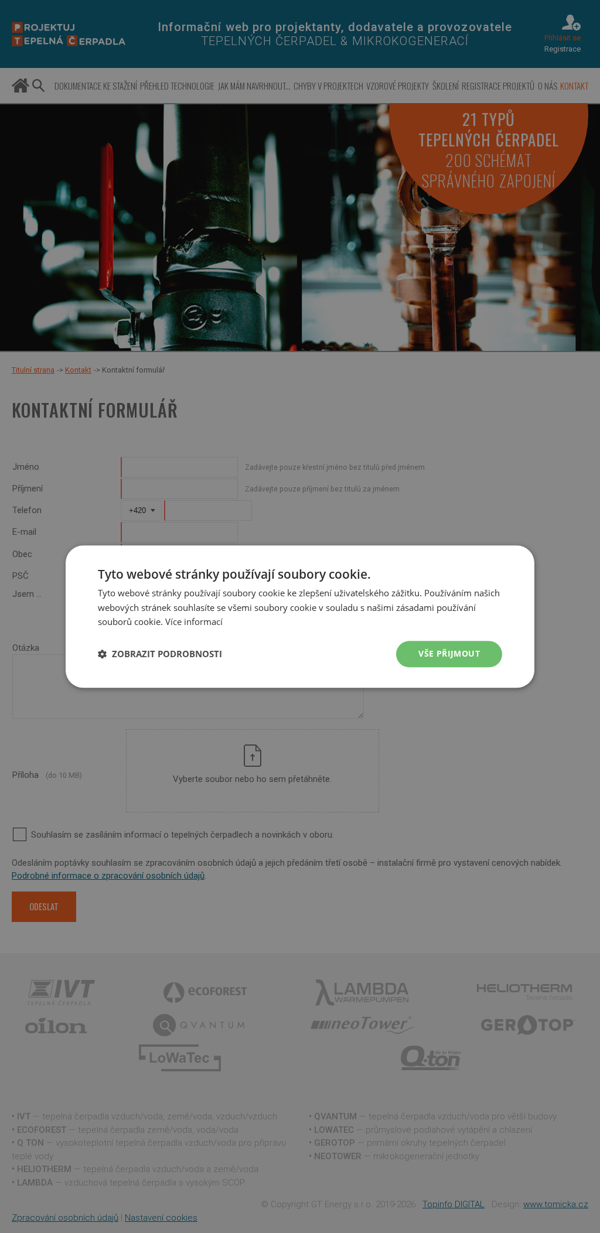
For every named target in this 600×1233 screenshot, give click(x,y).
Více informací (194, 622)
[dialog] (300, 616)
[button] (160, 654)
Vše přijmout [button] (449, 653)
